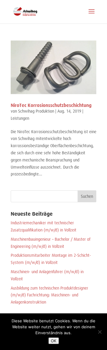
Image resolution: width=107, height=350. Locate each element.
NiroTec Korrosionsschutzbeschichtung (51, 105)
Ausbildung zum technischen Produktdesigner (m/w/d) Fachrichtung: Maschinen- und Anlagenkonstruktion (49, 295)
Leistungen (20, 118)
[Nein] (100, 332)
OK (53, 340)
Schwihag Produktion (36, 111)
